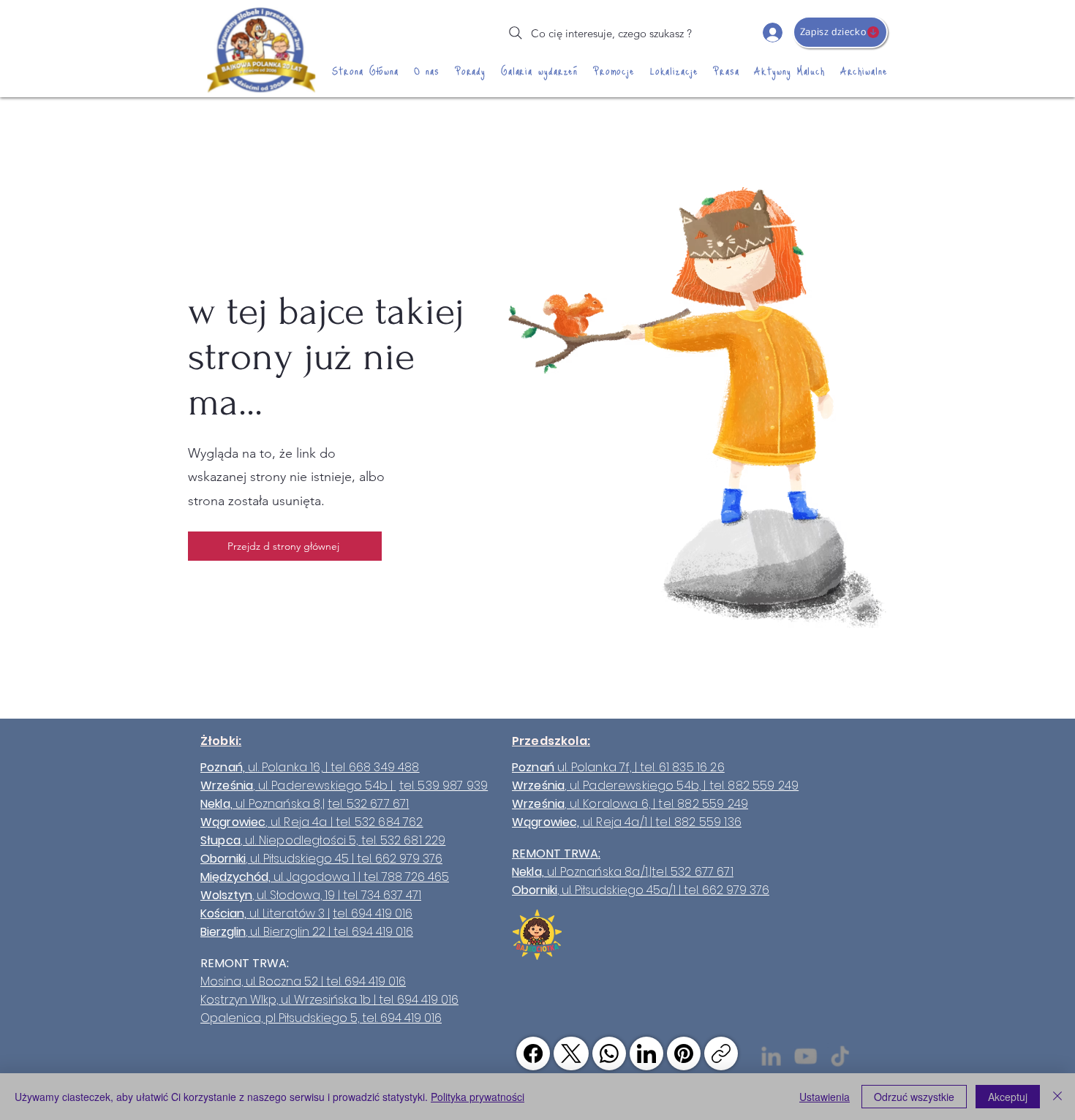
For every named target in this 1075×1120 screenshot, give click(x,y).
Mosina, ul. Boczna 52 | (263, 981)
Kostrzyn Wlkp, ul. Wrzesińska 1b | (289, 999)
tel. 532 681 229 (403, 840)
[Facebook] (533, 1053)
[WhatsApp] (609, 1053)
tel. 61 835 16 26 (682, 767)
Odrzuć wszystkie (914, 1096)
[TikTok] (839, 1056)
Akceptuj (1007, 1096)
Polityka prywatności (477, 1096)
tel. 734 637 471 (382, 895)
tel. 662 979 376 (399, 858)
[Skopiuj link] (721, 1053)
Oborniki (534, 890)
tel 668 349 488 (375, 767)
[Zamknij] (1057, 1096)
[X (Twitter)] (571, 1053)
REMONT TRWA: (556, 853)
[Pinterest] (684, 1053)
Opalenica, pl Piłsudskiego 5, (281, 1018)
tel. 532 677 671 (369, 803)
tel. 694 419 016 (372, 913)
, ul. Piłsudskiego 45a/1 (616, 890)
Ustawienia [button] (824, 1096)
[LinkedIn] (646, 1053)
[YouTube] (805, 1056)
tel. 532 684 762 (379, 822)
